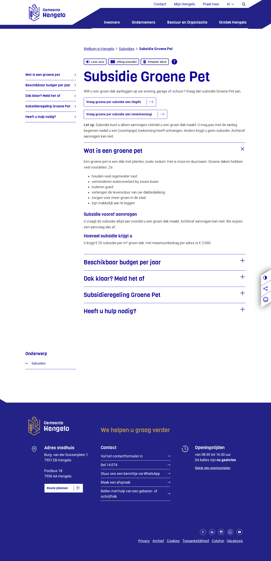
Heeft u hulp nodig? (40, 117)
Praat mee (211, 4)
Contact (160, 4)
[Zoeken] (244, 4)
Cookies (173, 541)
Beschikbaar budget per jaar (47, 85)
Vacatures (235, 541)
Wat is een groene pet (42, 74)
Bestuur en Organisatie (187, 22)
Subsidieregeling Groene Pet (47, 106)
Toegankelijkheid (195, 541)
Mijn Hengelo (184, 4)
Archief (158, 541)
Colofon (218, 541)
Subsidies (127, 49)
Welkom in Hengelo (99, 49)
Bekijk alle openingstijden (212, 468)
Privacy (144, 541)
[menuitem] (230, 4)
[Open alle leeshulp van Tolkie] (174, 62)
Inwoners (112, 22)
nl (228, 4)
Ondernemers (143, 22)
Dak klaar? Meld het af (42, 96)
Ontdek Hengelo (233, 22)
